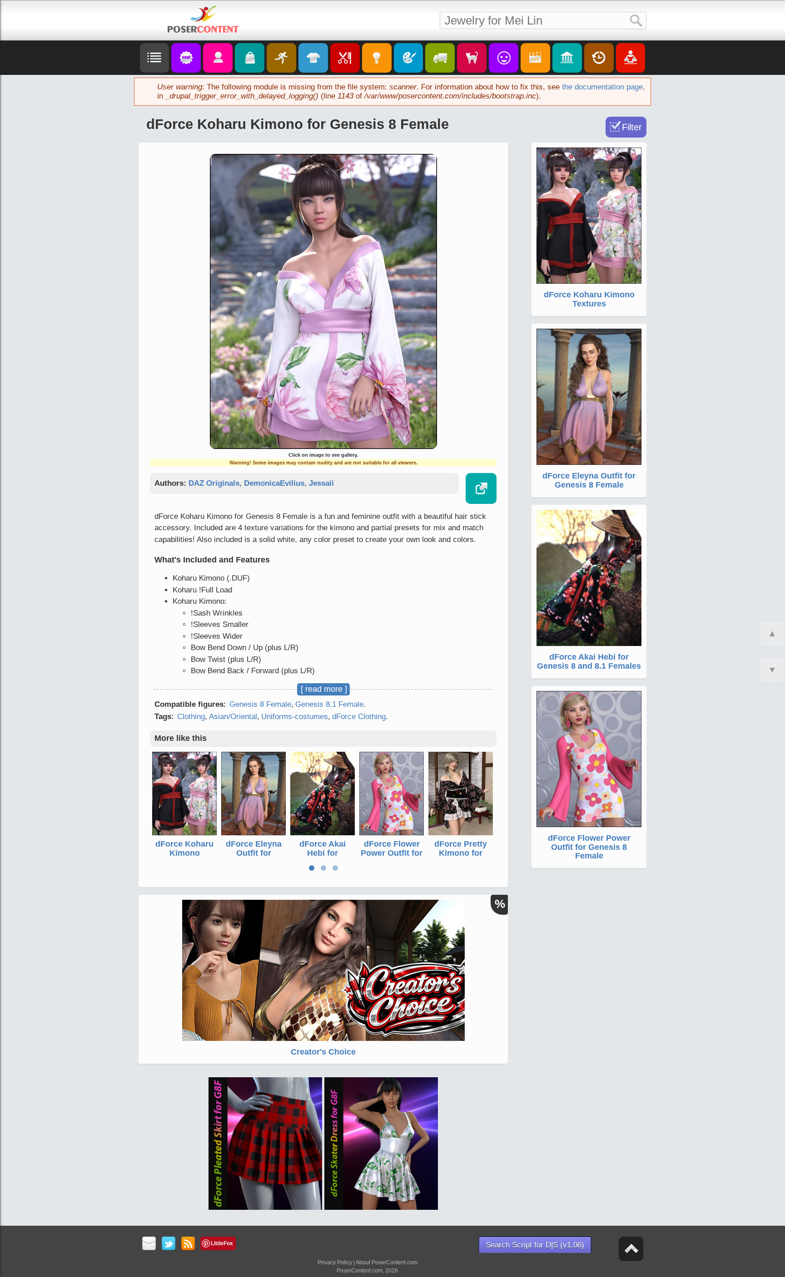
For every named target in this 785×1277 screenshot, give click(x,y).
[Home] (203, 19)
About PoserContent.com (386, 1262)
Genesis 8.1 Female (329, 704)
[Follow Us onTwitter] (168, 1244)
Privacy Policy (335, 1262)
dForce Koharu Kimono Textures (184, 853)
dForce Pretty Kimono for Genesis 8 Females (460, 857)
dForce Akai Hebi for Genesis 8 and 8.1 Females (322, 857)
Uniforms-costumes (294, 716)
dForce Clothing (359, 716)
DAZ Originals (214, 483)
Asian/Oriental (233, 716)
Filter (632, 127)
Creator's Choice (323, 1051)
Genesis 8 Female (260, 704)
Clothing (191, 716)
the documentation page (602, 87)
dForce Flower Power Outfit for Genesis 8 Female (391, 857)
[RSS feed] (188, 1244)
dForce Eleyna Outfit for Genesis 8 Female (254, 857)
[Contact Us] (149, 1244)
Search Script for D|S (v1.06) (535, 1245)
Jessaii (321, 483)
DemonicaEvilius (274, 483)
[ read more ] (324, 689)
